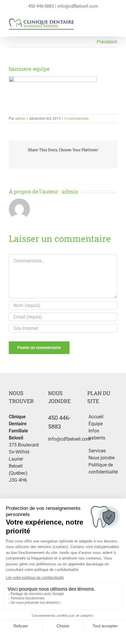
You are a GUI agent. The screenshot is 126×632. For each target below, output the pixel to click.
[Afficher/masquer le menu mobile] (115, 26)
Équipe (95, 424)
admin (20, 119)
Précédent (107, 42)
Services (97, 451)
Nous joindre (101, 458)
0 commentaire (76, 119)
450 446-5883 (41, 6)
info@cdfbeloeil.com (77, 6)
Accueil (95, 416)
